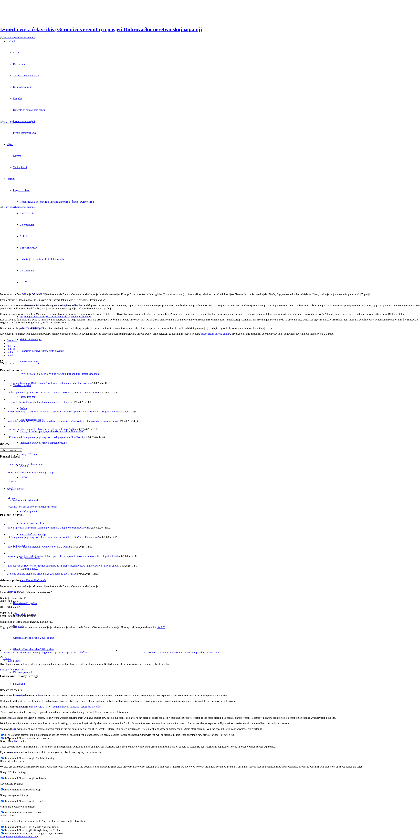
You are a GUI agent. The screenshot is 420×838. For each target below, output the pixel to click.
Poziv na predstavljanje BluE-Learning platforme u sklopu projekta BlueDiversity (49, 383)
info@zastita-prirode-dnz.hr (215, 333)
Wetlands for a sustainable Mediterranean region (32, 506)
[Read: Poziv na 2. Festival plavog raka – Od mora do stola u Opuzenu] (9, 399)
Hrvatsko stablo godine (25, 603)
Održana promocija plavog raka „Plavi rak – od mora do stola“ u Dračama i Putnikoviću (52, 392)
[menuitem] (216, 638)
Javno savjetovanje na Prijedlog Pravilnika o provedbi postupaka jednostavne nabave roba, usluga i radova (62, 411)
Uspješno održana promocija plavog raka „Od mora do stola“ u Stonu (42, 429)
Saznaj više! (6, 669)
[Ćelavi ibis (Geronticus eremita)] (210, 78)
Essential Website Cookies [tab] (13, 706)
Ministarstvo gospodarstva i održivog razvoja (31, 472)
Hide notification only (27, 836)
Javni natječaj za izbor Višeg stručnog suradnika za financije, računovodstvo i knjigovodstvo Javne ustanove (62, 421)
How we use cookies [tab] (11, 689)
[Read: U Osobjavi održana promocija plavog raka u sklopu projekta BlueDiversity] (9, 434)
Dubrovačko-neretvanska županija (25, 464)
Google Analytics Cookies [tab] (13, 741)
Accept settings (8, 836)
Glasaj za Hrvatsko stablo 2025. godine (33, 637)
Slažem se (17, 669)
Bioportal (12, 481)
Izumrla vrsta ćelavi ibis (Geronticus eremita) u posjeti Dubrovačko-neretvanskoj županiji (101, 29)
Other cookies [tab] (7, 815)
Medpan (12, 498)
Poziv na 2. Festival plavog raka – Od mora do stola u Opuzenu (39, 402)
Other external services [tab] (12, 761)
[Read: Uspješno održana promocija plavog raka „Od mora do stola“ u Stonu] (9, 426)
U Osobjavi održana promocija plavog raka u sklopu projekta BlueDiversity (46, 437)
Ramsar (11, 489)
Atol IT (161, 627)
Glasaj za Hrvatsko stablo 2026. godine (33, 649)
